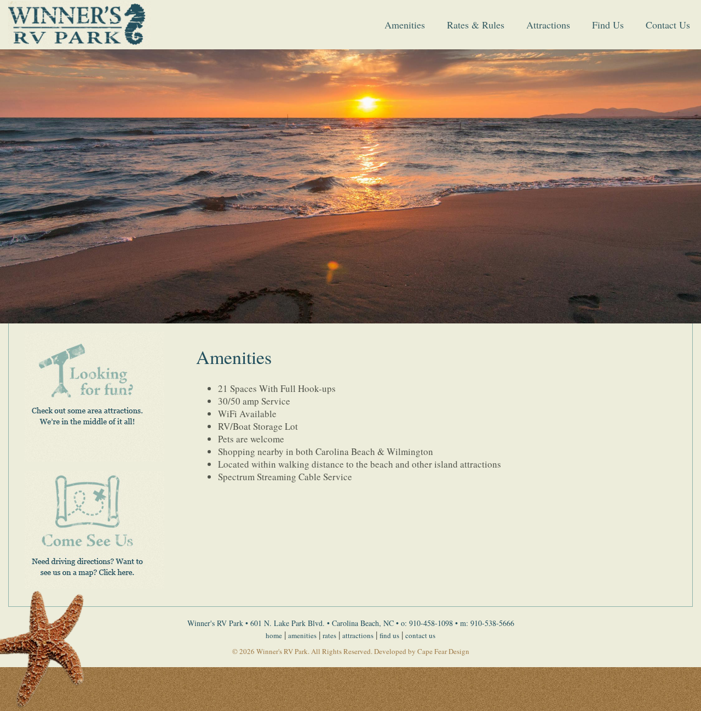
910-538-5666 (492, 623)
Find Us (608, 24)
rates (329, 635)
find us (389, 635)
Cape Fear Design (443, 651)
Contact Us (668, 24)
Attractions (548, 24)
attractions (358, 635)
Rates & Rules (475, 24)
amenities (302, 635)
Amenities (404, 24)
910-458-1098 (431, 623)
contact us (420, 635)
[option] (350, 186)
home (274, 635)
